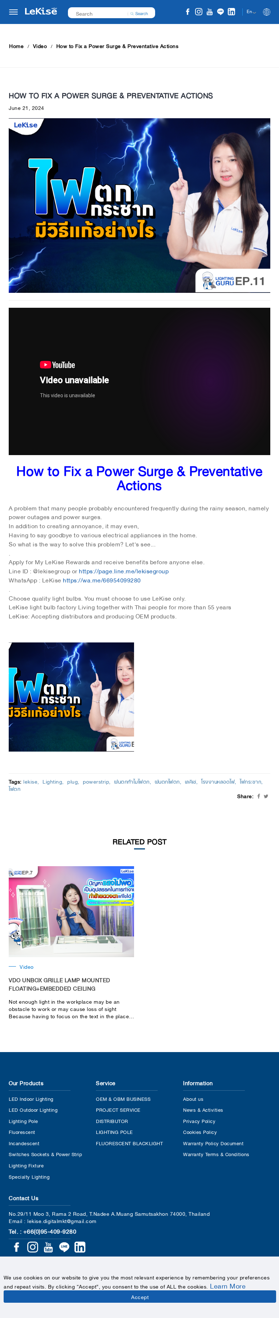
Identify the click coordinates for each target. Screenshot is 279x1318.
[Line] (220, 12)
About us (193, 1098)
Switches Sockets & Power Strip (45, 1153)
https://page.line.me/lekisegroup (124, 570)
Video (40, 45)
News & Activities (203, 1109)
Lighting (52, 781)
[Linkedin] (231, 12)
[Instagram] (198, 12)
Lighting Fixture (26, 1165)
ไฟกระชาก (250, 781)
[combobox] (106, 13)
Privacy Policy (199, 1120)
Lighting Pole (23, 1120)
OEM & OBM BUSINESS (123, 1098)
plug (72, 781)
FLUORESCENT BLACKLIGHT (129, 1142)
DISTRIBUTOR (112, 1120)
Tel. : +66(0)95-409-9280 (42, 1231)
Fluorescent (22, 1131)
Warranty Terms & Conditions (216, 1153)
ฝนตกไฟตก (167, 781)
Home (16, 45)
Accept (140, 1296)
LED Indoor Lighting (31, 1098)
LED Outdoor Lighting (33, 1109)
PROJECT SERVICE (118, 1109)
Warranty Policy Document (213, 1142)
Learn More (228, 1285)
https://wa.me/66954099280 (102, 579)
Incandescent (24, 1142)
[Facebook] (187, 12)
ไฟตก (14, 788)
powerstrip (96, 781)
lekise (30, 781)
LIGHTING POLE (114, 1131)
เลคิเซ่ (191, 781)
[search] (139, 12)
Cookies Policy (200, 1131)
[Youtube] (209, 12)
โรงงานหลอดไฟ (218, 781)
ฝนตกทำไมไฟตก (132, 781)
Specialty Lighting (29, 1176)
